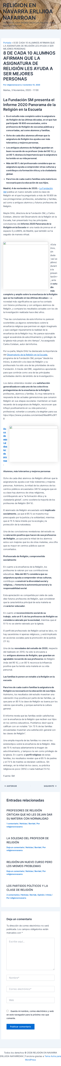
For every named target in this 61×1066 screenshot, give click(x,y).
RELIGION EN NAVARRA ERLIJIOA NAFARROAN (28, 11)
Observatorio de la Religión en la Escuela (27, 354)
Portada (7, 42)
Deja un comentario (15, 847)
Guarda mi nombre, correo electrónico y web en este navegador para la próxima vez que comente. (30, 1014)
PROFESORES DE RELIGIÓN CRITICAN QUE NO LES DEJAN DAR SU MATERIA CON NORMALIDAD (29, 814)
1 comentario (12, 823)
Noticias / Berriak (27, 823)
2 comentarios (13, 895)
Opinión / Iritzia (44, 895)
